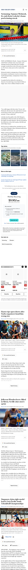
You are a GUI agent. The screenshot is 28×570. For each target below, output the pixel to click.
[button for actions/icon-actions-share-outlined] (25, 50)
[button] (23, 9)
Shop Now (6, 294)
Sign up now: (3, 21)
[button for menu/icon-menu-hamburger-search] (26, 10)
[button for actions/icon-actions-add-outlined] (13, 537)
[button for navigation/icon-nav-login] (23, 9)
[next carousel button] (25, 419)
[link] (8, 9)
